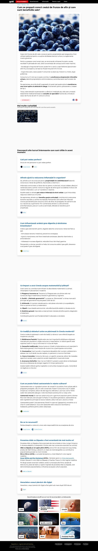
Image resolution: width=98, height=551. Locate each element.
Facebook (58, 544)
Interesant (25, 100)
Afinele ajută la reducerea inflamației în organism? (43, 178)
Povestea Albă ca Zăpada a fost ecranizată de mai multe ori (47, 440)
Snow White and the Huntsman (31, 458)
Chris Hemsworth (68, 458)
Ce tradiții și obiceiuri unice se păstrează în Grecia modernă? (47, 331)
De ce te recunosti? (29, 422)
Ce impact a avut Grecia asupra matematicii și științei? (44, 286)
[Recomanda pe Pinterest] (76, 100)
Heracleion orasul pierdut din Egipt (36, 482)
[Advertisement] (49, 134)
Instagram (68, 544)
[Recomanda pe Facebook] (74, 100)
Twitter (85, 544)
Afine (28, 4)
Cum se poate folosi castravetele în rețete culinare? (43, 384)
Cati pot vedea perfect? (31, 160)
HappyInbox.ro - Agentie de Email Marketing (22, 544)
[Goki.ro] (11, 1)
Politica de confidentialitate (22, 548)
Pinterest (77, 544)
